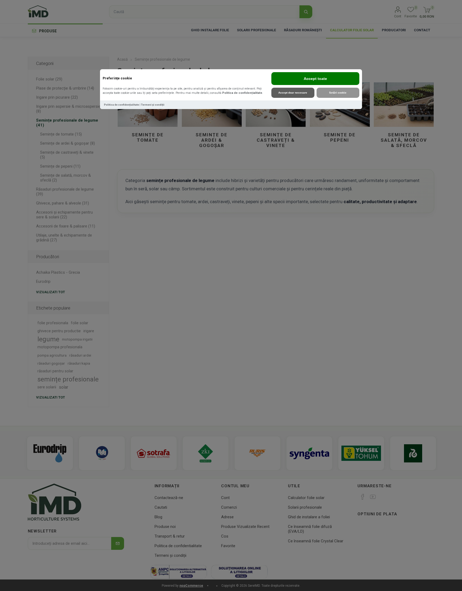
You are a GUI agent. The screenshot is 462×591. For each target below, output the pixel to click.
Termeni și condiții (152, 104)
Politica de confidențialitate (242, 93)
